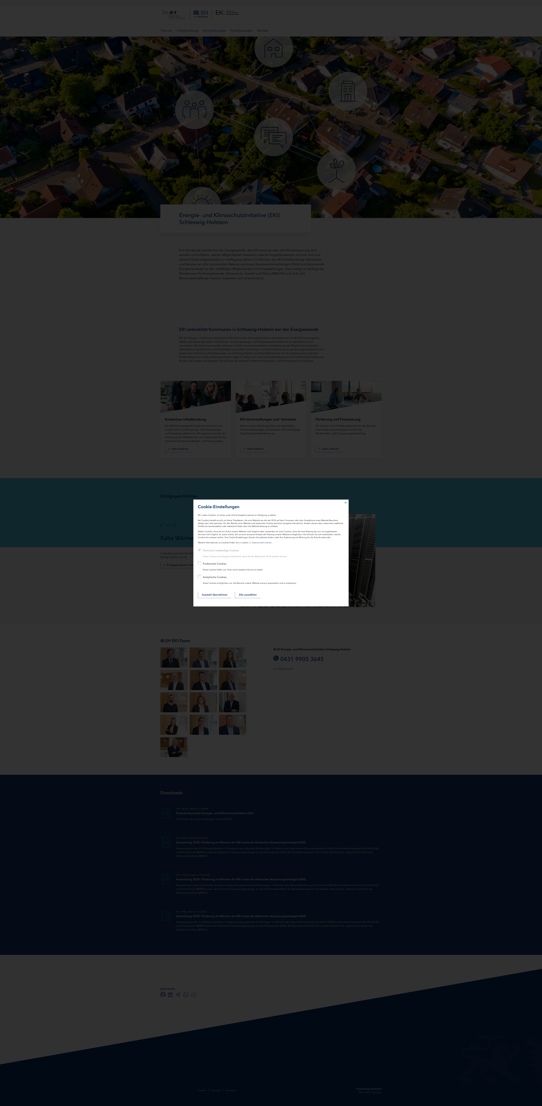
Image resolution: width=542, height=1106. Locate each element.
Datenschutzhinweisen (262, 542)
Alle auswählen (248, 594)
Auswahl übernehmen (214, 594)
